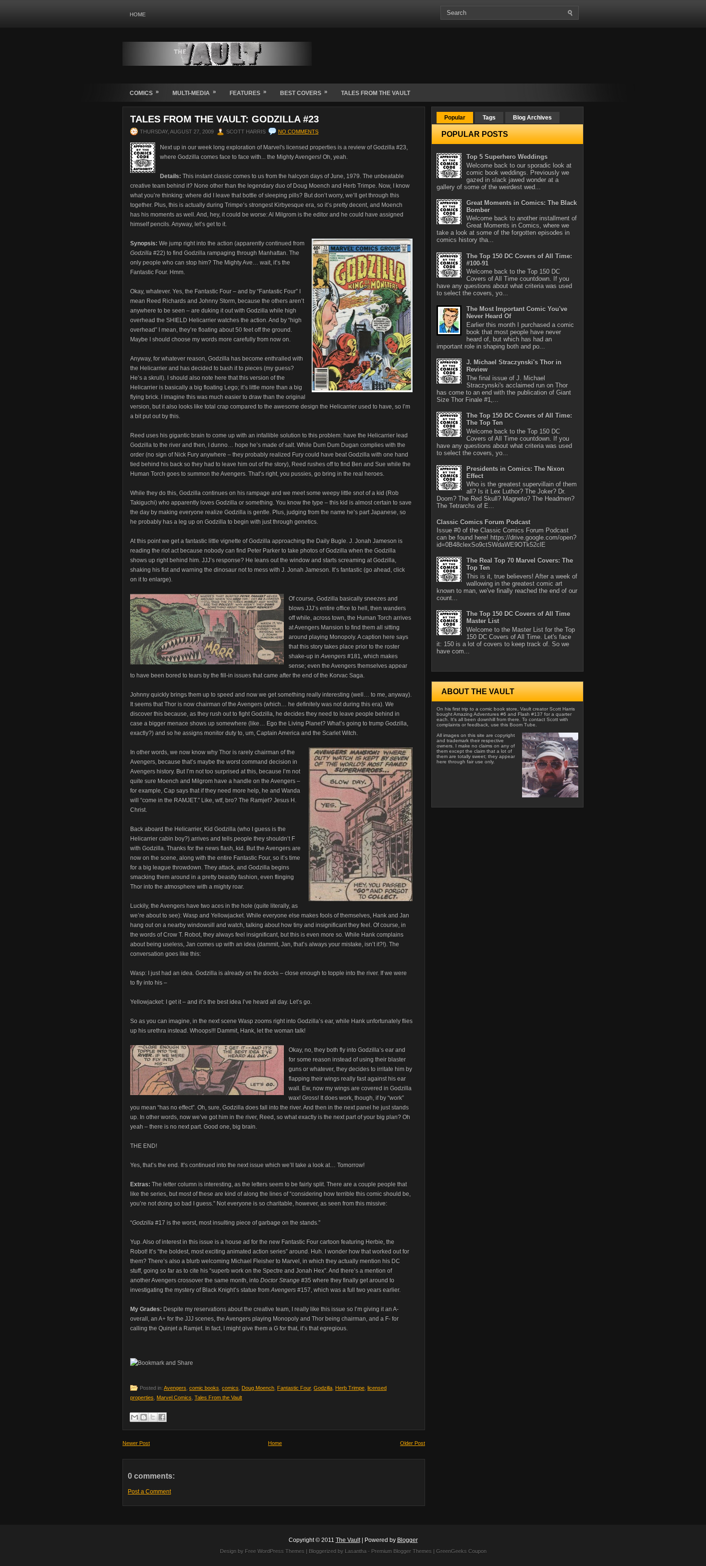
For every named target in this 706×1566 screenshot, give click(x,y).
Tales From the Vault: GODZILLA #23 (224, 119)
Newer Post (136, 1443)
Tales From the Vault (375, 93)
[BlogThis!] (143, 1417)
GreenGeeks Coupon (461, 1551)
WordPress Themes (280, 1551)
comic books (204, 1388)
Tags (489, 117)
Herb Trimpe (350, 1388)
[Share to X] (153, 1417)
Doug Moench (258, 1388)
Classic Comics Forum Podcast (483, 522)
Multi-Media (194, 92)
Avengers (175, 1388)
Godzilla (323, 1388)
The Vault (348, 1540)
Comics (144, 92)
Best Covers (304, 92)
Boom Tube (523, 724)
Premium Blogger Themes (401, 1551)
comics (230, 1388)
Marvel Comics (174, 1397)
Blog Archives (532, 117)
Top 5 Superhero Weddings (507, 156)
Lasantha (355, 1551)
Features (248, 92)
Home (138, 14)
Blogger (407, 1540)
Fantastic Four (294, 1388)
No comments (298, 131)
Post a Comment (149, 1491)
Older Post (412, 1443)
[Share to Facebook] (162, 1417)
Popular (454, 117)
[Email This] (134, 1417)
